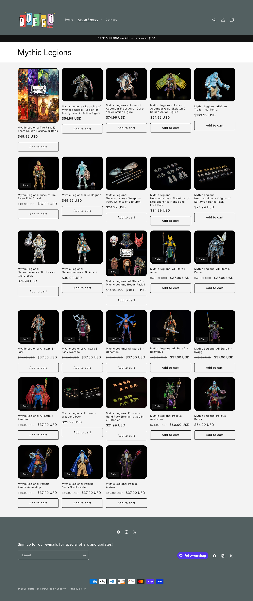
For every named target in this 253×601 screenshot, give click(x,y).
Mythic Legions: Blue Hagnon (81, 195)
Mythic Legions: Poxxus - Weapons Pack (79, 415)
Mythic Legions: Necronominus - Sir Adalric (80, 270)
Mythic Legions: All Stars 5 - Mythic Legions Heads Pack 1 (125, 283)
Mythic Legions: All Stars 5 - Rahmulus (169, 350)
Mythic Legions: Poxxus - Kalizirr (211, 417)
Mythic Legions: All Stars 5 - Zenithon (37, 417)
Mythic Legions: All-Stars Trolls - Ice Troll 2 (211, 108)
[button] (89, 19)
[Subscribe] (84, 555)
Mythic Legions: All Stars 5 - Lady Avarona (81, 350)
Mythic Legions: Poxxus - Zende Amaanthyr (35, 485)
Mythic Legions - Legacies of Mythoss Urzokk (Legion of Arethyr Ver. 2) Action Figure (81, 110)
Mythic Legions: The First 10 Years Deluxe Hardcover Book (38, 129)
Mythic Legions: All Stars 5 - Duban (213, 270)
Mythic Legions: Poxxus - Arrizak (123, 485)
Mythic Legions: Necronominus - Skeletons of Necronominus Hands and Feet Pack (170, 200)
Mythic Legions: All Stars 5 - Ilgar (37, 350)
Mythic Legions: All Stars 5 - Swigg (213, 350)
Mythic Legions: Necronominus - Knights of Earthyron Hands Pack (212, 198)
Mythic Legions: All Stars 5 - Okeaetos (125, 350)
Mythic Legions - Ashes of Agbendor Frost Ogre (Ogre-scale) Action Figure (125, 108)
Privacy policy (78, 588)
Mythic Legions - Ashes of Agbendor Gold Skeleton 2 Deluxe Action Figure (168, 108)
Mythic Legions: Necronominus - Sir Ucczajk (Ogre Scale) (36, 272)
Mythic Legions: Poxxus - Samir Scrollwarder (79, 485)
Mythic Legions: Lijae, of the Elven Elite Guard (37, 196)
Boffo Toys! (35, 588)
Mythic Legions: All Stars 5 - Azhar (169, 270)
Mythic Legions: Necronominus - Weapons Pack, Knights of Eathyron (123, 198)
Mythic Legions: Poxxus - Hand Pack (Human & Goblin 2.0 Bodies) (124, 416)
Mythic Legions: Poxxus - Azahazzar (167, 417)
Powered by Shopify (54, 588)
